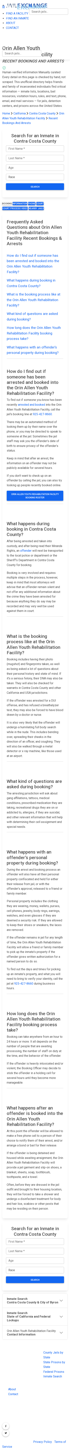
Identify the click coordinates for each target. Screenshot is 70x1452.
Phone (31, 203)
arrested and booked (31, 404)
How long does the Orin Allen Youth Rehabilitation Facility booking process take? (34, 333)
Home (6, 113)
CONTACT (8, 40)
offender (26, 550)
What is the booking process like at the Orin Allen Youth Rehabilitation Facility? (33, 299)
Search (35, 187)
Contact (13, 1394)
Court (40, 203)
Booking (7, 203)
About (12, 1389)
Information (20, 203)
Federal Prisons (53, 1372)
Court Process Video (15, 208)
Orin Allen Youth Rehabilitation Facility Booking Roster (35, 496)
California (19, 113)
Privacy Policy (42, 1442)
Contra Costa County (42, 113)
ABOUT (7, 32)
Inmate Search (52, 1376)
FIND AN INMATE (13, 24)
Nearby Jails (36, 208)
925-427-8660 (42, 414)
